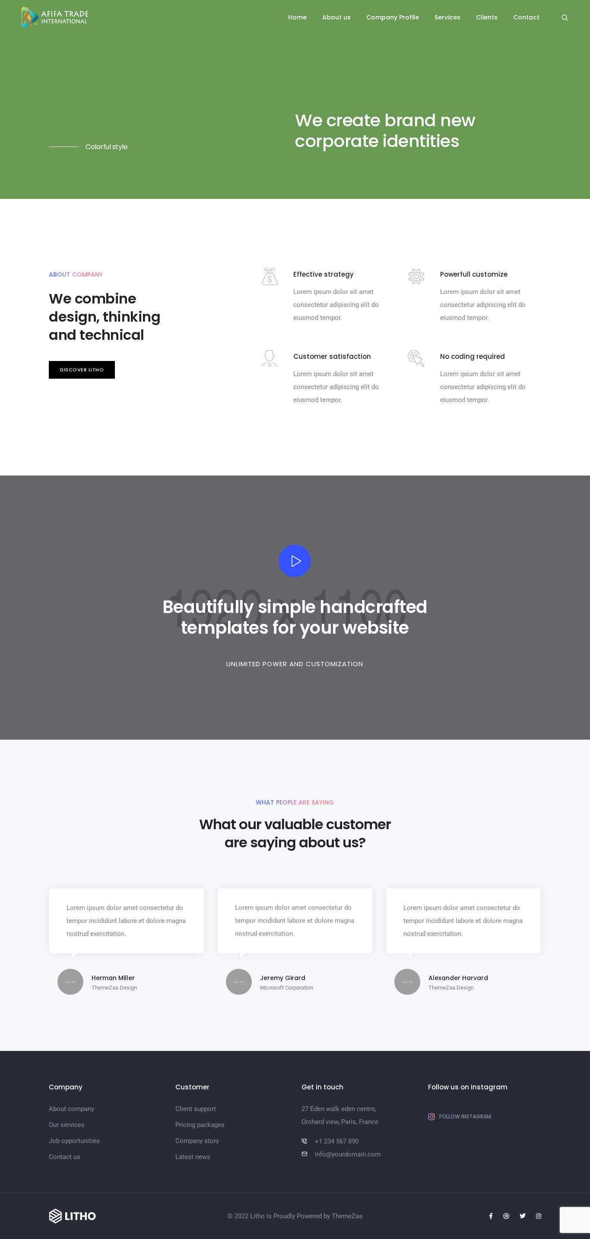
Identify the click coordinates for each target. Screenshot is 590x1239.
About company (71, 1109)
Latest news (192, 1157)
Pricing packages (200, 1125)
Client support (195, 1109)
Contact (526, 17)
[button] (82, 370)
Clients (487, 17)
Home (297, 17)
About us (336, 17)
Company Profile (392, 17)
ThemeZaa (347, 1216)
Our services (67, 1125)
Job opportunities (74, 1141)
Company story (197, 1141)
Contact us (64, 1157)
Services (447, 17)
